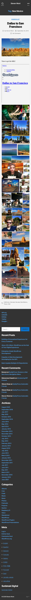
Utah (9, 304)
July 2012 (5, 450)
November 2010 (7, 475)
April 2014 (5, 426)
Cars (3, 491)
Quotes (4, 508)
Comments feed (7, 536)
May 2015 (5, 414)
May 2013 (5, 441)
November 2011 (7, 460)
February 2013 (6, 443)
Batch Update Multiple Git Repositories (15, 363)
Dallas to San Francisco (15, 25)
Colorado (12, 302)
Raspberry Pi (6, 510)
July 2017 (5, 412)
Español (5, 547)
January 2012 (6, 458)
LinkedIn (4, 315)
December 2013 (7, 431)
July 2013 (5, 438)
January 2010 (6, 477)
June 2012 (5, 453)
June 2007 (5, 479)
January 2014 (6, 429)
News (3, 498)
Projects (4, 505)
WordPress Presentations (10, 522)
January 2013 (6, 446)
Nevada (17, 302)
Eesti (4, 573)
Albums (4, 488)
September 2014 (7, 419)
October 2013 (6, 436)
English (5, 543)
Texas (5, 304)
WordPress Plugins (8, 520)
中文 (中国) (6, 566)
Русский (6, 570)
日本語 (5, 562)
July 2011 (5, 465)
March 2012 (5, 455)
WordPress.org (7, 539)
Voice (3, 513)
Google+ (4, 321)
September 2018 (7, 409)
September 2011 (7, 463)
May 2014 (5, 424)
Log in (4, 531)
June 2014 (5, 421)
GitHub (4, 317)
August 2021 (6, 407)
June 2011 (5, 467)
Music (4, 496)
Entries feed (6, 534)
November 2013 (7, 434)
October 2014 (6, 417)
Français (6, 554)
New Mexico (23, 302)
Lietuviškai (6, 581)
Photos (4, 501)
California (6, 302)
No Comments (17, 33)
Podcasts (5, 503)
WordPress (5, 517)
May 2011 (5, 470)
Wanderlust (15, 19)
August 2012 (6, 448)
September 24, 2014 (23, 31)
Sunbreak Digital (7, 590)
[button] (12, 112)
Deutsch (6, 551)
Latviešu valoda (8, 577)
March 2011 (5, 472)
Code (3, 493)
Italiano (5, 558)
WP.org (4, 312)
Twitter (4, 319)
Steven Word (15, 3)
